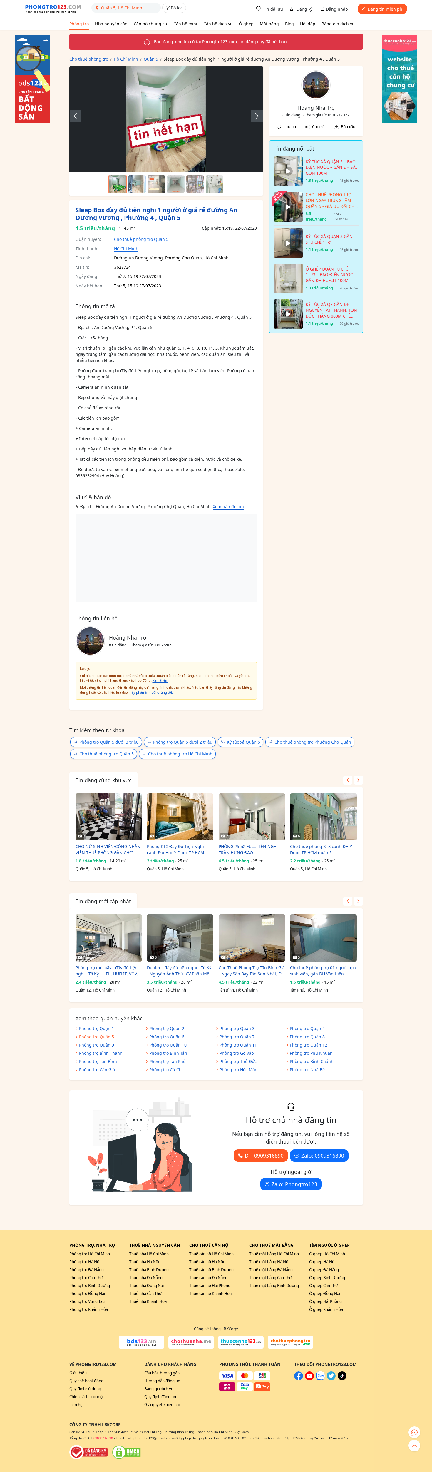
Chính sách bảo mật (86, 1396)
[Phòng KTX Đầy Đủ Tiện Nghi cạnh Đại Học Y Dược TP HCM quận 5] (180, 816)
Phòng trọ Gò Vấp (237, 1053)
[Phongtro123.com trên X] (331, 1378)
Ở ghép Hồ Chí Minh (327, 1253)
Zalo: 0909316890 (322, 1155)
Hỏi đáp (307, 23)
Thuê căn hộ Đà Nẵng (208, 1277)
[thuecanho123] (241, 1342)
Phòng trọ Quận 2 (166, 1028)
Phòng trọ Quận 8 (307, 1036)
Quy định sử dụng (85, 1388)
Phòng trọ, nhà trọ (92, 1245)
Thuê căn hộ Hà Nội (206, 1261)
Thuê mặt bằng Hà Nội (269, 1261)
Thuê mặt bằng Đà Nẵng (271, 1269)
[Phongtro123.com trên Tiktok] (342, 1378)
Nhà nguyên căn (111, 23)
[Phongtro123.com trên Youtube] (309, 1378)
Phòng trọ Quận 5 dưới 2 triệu (182, 742)
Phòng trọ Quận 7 (237, 1036)
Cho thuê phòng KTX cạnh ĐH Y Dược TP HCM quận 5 (321, 849)
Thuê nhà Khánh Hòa (148, 1301)
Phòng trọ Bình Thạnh (101, 1053)
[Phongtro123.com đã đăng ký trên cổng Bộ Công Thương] (88, 1452)
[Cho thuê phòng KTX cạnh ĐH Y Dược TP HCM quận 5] (323, 816)
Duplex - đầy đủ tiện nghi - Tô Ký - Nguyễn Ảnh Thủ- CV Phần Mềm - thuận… (180, 971)
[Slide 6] (214, 184)
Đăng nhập (337, 9)
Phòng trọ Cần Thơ (86, 1277)
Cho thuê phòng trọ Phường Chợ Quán (312, 742)
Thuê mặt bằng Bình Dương (274, 1285)
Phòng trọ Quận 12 (308, 1045)
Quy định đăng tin (160, 1396)
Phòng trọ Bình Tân (168, 1053)
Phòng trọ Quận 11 (238, 1045)
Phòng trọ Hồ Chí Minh (89, 1253)
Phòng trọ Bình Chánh (312, 1061)
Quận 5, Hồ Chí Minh (94, 869)
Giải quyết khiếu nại (162, 1404)
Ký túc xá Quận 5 (243, 742)
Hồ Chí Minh (126, 248)
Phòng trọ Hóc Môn (238, 1069)
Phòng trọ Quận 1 (96, 1028)
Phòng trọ (79, 23)
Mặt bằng (269, 23)
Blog (289, 23)
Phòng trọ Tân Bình (98, 1061)
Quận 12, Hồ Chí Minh (95, 990)
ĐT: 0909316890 (264, 1155)
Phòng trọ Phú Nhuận (311, 1053)
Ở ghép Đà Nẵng (324, 1269)
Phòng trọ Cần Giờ (97, 1069)
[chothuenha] (191, 1342)
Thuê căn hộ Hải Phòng (209, 1285)
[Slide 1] (117, 184)
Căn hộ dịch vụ (218, 23)
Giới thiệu (78, 1373)
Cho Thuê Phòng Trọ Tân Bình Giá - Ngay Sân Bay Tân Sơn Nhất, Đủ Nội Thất (252, 971)
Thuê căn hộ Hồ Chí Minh (211, 1253)
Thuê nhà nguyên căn (154, 1245)
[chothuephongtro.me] (290, 1342)
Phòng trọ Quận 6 (166, 1036)
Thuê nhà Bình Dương (149, 1269)
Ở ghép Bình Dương (327, 1277)
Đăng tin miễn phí (385, 9)
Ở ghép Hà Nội (322, 1261)
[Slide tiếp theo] (254, 116)
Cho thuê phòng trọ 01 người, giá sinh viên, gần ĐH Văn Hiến (323, 971)
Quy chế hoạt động (86, 1380)
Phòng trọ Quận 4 (307, 1028)
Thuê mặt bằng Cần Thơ (270, 1277)
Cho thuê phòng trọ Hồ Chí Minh (180, 754)
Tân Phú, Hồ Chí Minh (309, 990)
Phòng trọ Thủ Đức (238, 1061)
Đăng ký (304, 9)
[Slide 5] (195, 184)
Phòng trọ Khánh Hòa (88, 1309)
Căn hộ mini (185, 23)
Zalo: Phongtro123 (294, 1184)
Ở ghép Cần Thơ (323, 1285)
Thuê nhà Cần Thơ (145, 1293)
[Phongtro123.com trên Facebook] (298, 1378)
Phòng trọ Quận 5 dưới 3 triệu (109, 742)
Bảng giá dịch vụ (338, 23)
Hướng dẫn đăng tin (162, 1380)
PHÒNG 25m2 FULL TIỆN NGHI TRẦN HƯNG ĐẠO (248, 849)
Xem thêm (160, 680)
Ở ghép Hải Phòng (325, 1301)
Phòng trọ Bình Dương (89, 1285)
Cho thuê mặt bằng (271, 1245)
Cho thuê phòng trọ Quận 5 (141, 239)
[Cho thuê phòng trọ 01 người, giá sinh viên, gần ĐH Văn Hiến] (323, 938)
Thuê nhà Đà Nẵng (146, 1277)
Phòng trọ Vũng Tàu (87, 1301)
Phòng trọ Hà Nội (84, 1261)
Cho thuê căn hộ (208, 1245)
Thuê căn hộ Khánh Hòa (210, 1293)
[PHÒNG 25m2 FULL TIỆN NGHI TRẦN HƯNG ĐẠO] (252, 816)
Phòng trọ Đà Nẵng (86, 1269)
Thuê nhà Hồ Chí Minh (149, 1253)
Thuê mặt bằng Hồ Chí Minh (274, 1253)
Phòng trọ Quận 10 (168, 1045)
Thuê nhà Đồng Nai (146, 1285)
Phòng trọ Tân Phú (167, 1061)
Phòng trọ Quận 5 (96, 1036)
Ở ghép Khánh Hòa (326, 1309)
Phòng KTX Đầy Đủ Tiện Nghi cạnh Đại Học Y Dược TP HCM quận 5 (175, 850)
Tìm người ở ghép (329, 1245)
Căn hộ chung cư (150, 23)
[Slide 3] (156, 184)
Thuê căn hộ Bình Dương (211, 1269)
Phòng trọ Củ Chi (166, 1069)
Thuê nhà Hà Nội (144, 1261)
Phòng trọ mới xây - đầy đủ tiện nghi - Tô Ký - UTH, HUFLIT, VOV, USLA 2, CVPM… (107, 971)
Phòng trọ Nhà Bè (307, 1069)
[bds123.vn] (141, 1342)
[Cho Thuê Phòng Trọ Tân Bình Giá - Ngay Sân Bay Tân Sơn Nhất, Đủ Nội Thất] (252, 938)
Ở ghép (246, 23)
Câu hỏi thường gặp (162, 1373)
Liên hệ (76, 1404)
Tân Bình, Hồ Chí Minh (238, 990)
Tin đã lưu (273, 9)
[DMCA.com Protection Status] (126, 1452)
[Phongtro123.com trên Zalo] (320, 1378)
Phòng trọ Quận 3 (237, 1028)
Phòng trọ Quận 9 (96, 1045)
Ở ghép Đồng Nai (324, 1293)
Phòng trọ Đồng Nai (87, 1293)
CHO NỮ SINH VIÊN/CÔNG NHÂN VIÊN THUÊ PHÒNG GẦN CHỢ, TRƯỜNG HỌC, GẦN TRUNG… (108, 850)
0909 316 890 (103, 1438)
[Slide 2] (137, 184)
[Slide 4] (175, 184)
